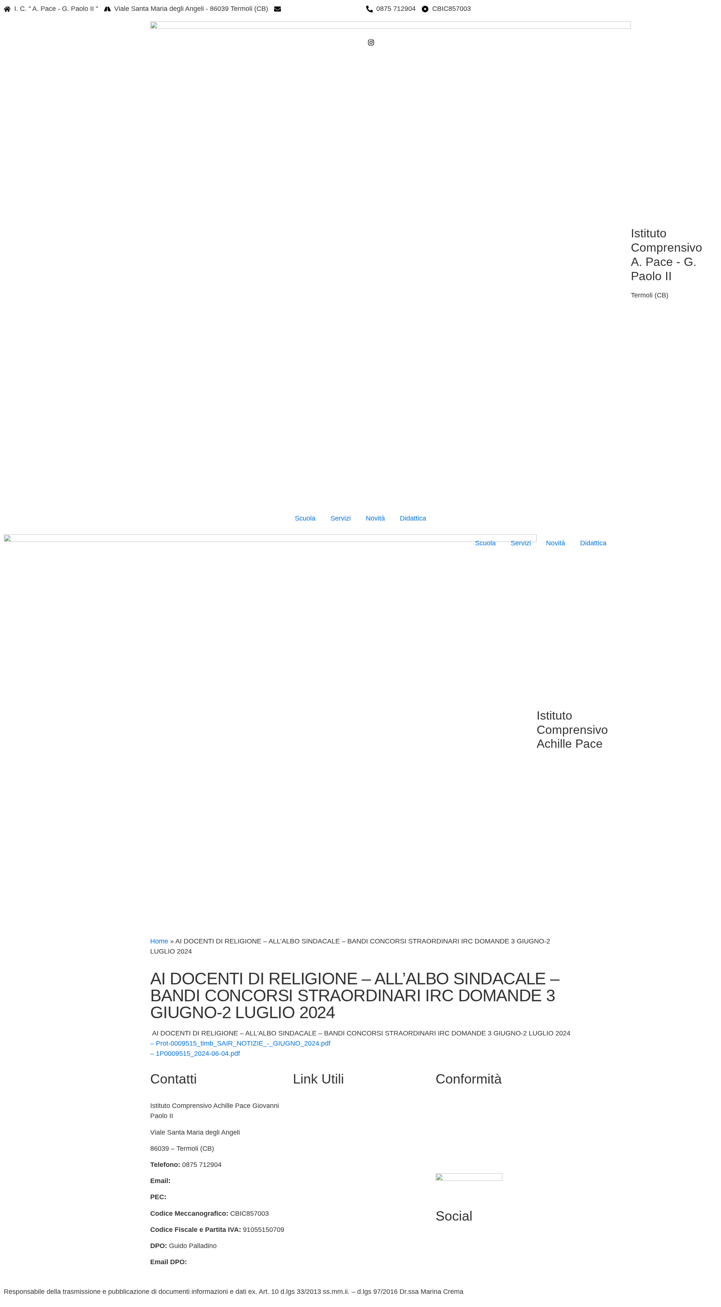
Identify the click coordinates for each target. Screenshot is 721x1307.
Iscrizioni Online (317, 1138)
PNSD (302, 1252)
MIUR (301, 1122)
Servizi (340, 518)
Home (159, 941)
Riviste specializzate (323, 1235)
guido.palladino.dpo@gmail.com (237, 1262)
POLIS (303, 1187)
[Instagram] (416, 42)
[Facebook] (416, 31)
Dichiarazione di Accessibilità (482, 1126)
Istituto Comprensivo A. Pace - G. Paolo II (666, 254)
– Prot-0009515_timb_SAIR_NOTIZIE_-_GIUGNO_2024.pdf (240, 1043)
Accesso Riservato (467, 1158)
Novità (375, 518)
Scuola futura (313, 1268)
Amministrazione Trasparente (337, 1105)
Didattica (413, 518)
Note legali (455, 1142)
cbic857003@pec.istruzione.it (212, 1197)
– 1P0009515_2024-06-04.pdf (195, 1053)
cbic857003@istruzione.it (322, 8)
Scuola (305, 518)
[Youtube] (503, 1253)
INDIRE (304, 1203)
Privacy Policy (460, 1109)
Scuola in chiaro (317, 1170)
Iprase (302, 1219)
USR (300, 1154)
